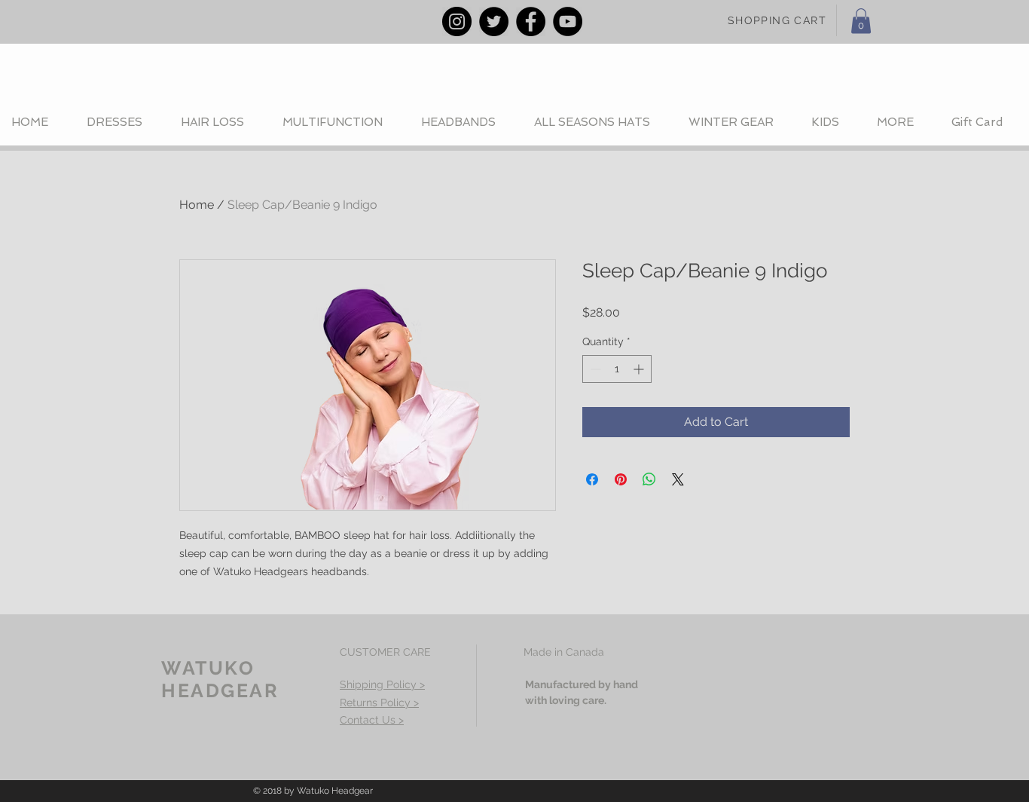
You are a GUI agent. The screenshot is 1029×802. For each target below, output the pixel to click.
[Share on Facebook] (592, 479)
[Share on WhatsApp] (649, 479)
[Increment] (640, 369)
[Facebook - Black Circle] (530, 21)
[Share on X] (678, 479)
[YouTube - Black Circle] (567, 21)
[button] (861, 20)
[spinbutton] (617, 369)
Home (196, 204)
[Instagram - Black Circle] (457, 21)
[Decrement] (594, 369)
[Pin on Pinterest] (621, 479)
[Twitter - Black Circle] (493, 21)
